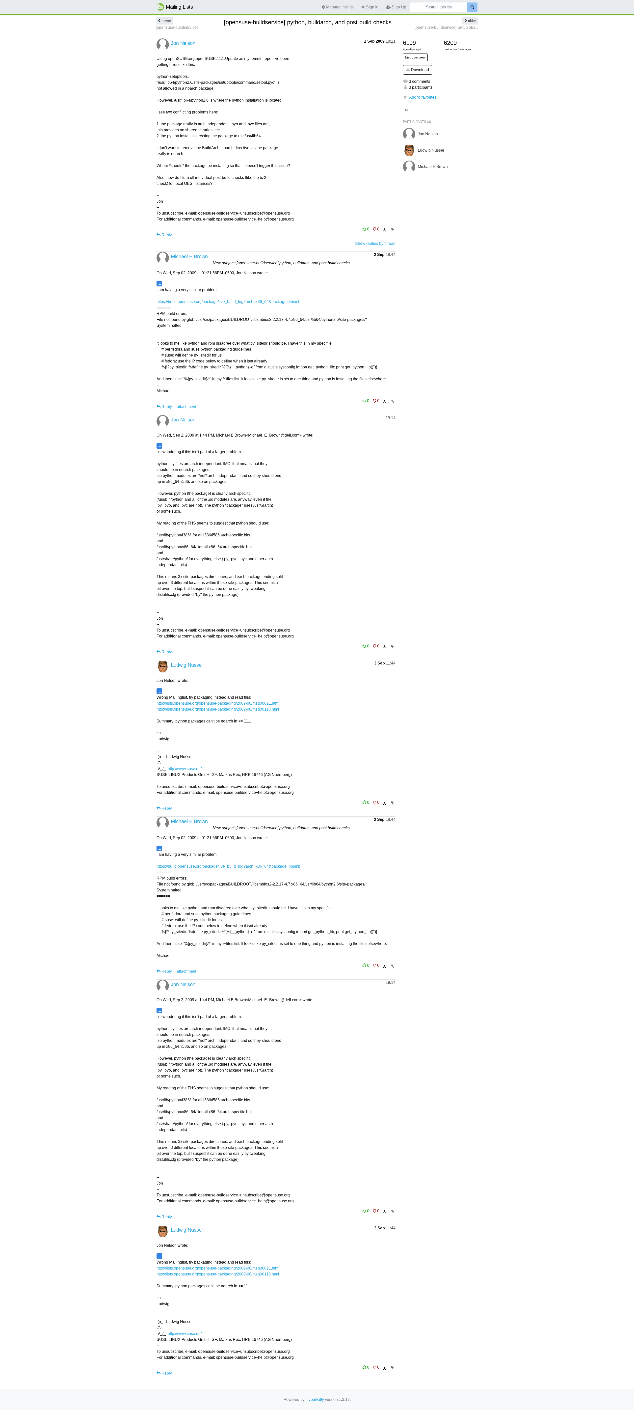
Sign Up (398, 7)
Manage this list (339, 7)
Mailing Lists (179, 7)
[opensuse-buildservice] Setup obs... (446, 27)
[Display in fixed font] (384, 230)
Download (419, 70)
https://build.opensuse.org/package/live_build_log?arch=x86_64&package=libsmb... (230, 302)
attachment (186, 407)
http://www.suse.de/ (185, 769)
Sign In (371, 7)
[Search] (472, 7)
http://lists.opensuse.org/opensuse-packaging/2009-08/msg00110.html (218, 709)
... (159, 283)
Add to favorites (422, 97)
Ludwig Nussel (187, 665)
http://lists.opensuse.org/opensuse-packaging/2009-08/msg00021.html (218, 703)
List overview (415, 57)
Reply (166, 235)
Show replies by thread (375, 243)
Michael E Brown (189, 256)
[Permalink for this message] (393, 229)
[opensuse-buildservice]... (178, 27)
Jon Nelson (183, 43)
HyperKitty (315, 1399)
